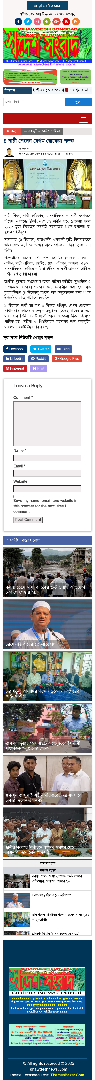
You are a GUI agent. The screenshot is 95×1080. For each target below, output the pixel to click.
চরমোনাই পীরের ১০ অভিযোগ (33, 90)
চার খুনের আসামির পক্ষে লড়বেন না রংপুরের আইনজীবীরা (42, 694)
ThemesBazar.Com (67, 1075)
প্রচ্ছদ (13, 131)
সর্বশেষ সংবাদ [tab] (47, 863)
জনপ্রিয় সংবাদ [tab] (48, 870)
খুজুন (78, 102)
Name (19, 450)
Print (40, 368)
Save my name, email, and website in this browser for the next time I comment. (45, 506)
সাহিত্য (55, 131)
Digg (65, 349)
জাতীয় (46, 131)
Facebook (16, 349)
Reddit (40, 358)
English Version (47, 5)
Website (20, 481)
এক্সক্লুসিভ (34, 131)
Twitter (42, 349)
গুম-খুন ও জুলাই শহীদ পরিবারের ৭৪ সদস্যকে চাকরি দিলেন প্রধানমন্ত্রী (44, 798)
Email (19, 466)
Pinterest (16, 368)
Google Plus (69, 358)
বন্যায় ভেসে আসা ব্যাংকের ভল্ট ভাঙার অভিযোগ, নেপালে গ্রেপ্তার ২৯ (46, 590)
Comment (23, 397)
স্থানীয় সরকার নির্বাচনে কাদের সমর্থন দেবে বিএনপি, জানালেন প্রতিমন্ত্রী (41, 850)
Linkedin (16, 358)
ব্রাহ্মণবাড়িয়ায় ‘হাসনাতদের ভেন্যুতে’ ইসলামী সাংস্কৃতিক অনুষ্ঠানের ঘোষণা (43, 746)
